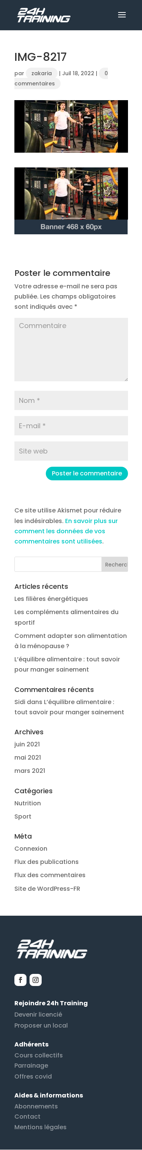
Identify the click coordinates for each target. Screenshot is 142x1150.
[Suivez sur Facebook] (20, 980)
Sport (22, 816)
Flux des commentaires (50, 875)
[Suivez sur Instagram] (36, 980)
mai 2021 (27, 757)
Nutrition (27, 803)
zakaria (41, 73)
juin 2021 (27, 744)
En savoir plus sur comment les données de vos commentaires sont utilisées (66, 531)
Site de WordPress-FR (47, 888)
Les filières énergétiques (51, 598)
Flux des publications (46, 861)
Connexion (30, 848)
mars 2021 (29, 770)
